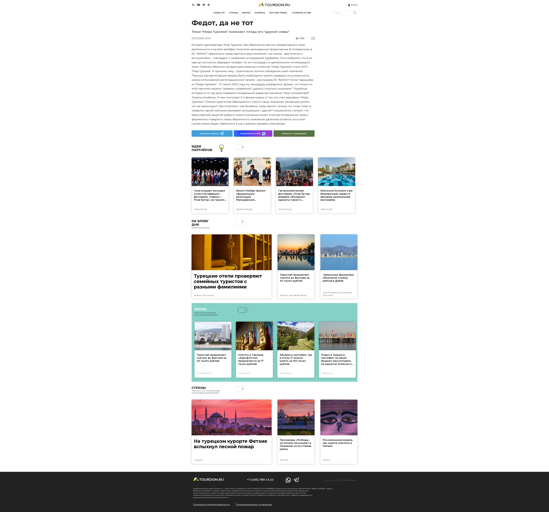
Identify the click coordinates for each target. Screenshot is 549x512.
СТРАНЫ (233, 12)
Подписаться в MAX (250, 133)
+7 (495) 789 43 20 (260, 479)
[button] (237, 147)
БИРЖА (246, 12)
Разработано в (340, 480)
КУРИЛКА (260, 12)
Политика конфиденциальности (211, 504)
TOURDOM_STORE (301, 12)
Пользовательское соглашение (254, 504)
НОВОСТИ (219, 12)
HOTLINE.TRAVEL (278, 12)
